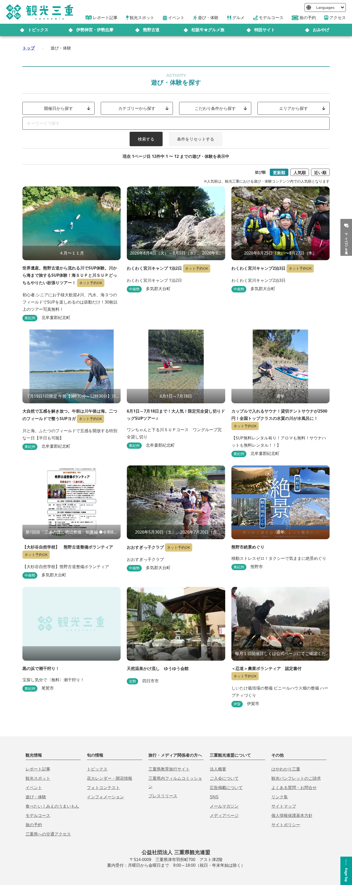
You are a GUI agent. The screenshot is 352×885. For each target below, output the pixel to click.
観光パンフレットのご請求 (296, 778)
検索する (146, 139)
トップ (28, 48)
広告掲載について (226, 787)
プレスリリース (162, 796)
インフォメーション (105, 797)
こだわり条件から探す (215, 108)
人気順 (300, 172)
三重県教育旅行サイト (169, 769)
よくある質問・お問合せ (294, 787)
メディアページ (224, 815)
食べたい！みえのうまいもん (52, 806)
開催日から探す (58, 108)
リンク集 (279, 797)
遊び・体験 (36, 797)
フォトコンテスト (103, 787)
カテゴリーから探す (136, 108)
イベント (34, 787)
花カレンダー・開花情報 (109, 778)
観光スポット (38, 778)
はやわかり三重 (285, 769)
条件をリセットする (195, 139)
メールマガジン (224, 806)
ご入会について (224, 778)
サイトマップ (283, 806)
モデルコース (38, 815)
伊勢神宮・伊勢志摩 (94, 30)
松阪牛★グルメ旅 (207, 30)
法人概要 (218, 769)
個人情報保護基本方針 (292, 815)
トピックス (38, 30)
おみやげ (321, 30)
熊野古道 (151, 30)
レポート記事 (38, 769)
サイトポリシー (285, 825)
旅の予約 (34, 825)
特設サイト (264, 30)
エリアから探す (293, 108)
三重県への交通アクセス (48, 834)
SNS (214, 797)
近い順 (320, 172)
